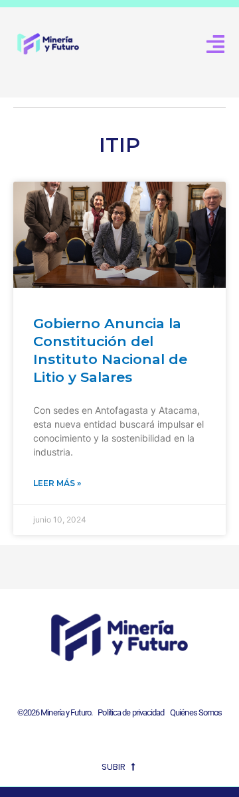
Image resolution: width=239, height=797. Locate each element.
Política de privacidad (129, 712)
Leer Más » (57, 483)
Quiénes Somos (196, 712)
